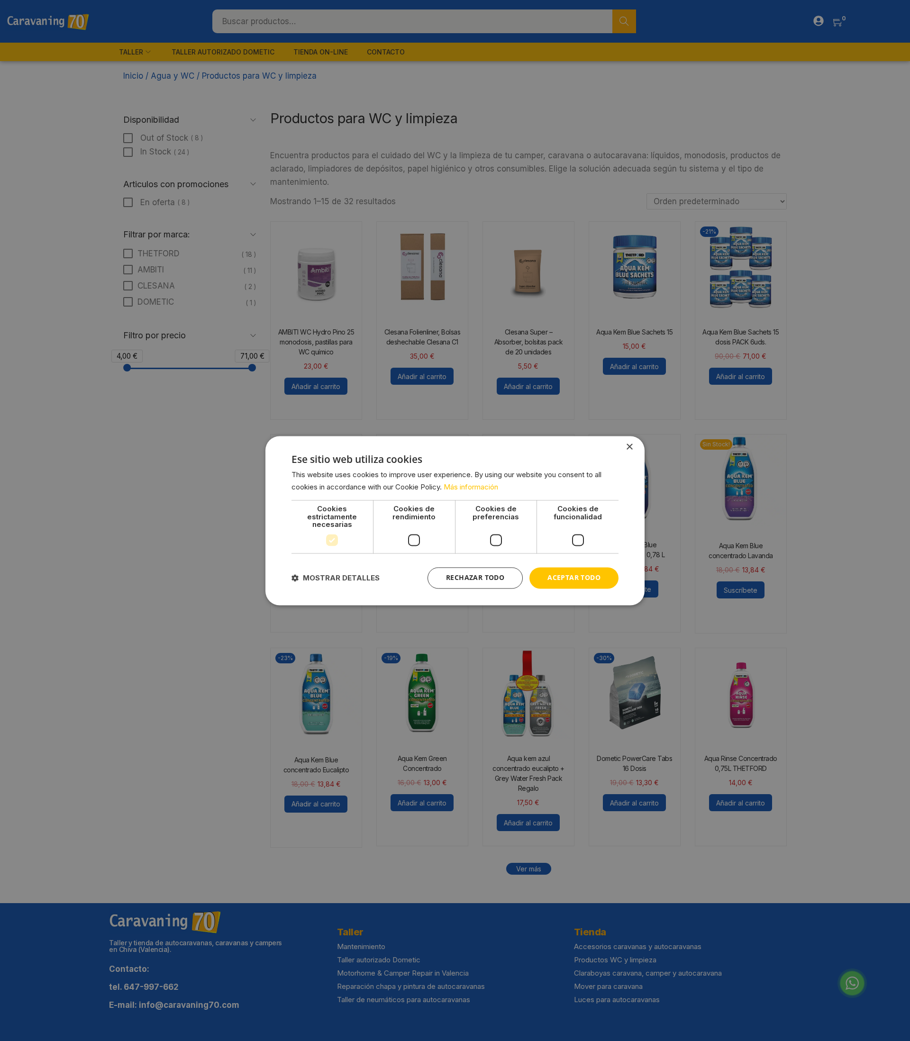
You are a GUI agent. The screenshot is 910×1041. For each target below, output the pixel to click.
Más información (471, 486)
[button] (335, 577)
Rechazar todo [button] (475, 577)
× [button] (629, 447)
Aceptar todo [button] (574, 577)
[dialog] (455, 520)
